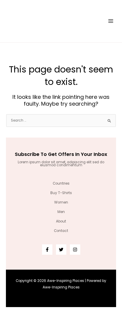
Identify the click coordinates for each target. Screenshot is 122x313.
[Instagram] (75, 249)
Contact (61, 230)
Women (61, 202)
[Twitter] (61, 249)
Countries (61, 183)
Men (61, 211)
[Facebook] (47, 249)
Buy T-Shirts (61, 193)
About (61, 221)
